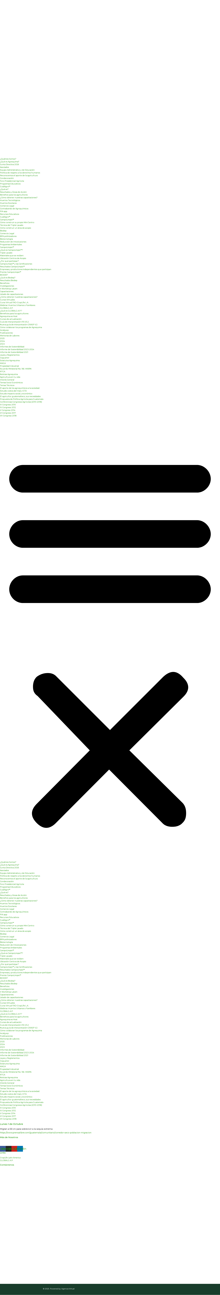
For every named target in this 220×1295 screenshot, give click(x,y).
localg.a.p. (4, 330)
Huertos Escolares (8, 203)
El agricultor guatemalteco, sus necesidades (20, 396)
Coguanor (4, 358)
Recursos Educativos (9, 214)
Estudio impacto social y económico (16, 394)
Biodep (3, 231)
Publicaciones (6, 333)
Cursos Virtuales (7, 300)
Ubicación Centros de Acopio (13, 258)
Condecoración (7, 178)
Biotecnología (6, 239)
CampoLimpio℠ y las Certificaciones (16, 264)
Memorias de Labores (9, 336)
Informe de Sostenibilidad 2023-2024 (17, 349)
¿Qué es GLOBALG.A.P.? (11, 311)
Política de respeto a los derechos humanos (20, 173)
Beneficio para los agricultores (14, 195)
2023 (2, 344)
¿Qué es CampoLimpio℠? (11, 250)
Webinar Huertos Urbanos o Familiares (17, 305)
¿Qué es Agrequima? (9, 162)
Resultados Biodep (8, 280)
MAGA (3, 363)
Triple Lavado (6, 253)
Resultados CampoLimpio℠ (12, 267)
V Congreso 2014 (7, 410)
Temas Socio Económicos (11, 383)
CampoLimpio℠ (7, 220)
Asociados (4, 167)
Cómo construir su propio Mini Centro (17, 222)
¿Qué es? (4, 189)
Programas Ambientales (11, 244)
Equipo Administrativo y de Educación (17, 170)
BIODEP (4, 275)
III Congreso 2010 (8, 405)
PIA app (3, 211)
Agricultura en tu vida (10, 377)
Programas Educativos (10, 184)
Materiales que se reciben (11, 255)
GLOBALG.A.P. (6, 308)
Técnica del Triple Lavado (11, 225)
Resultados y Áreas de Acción (13, 192)
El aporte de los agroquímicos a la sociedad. (20, 388)
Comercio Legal (7, 206)
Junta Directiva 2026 (9, 164)
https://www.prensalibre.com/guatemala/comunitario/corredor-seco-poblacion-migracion (45, 1132)
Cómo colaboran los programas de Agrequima (21, 327)
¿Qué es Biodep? (7, 278)
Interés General (7, 380)
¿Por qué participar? (9, 261)
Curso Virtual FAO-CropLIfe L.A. (14, 302)
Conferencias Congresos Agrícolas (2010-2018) (21, 402)
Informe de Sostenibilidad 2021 (14, 352)
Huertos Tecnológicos (10, 200)
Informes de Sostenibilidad (12, 347)
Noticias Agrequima (9, 374)
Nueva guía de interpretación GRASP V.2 (18, 325)
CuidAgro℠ (5, 186)
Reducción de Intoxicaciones (13, 242)
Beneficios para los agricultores (14, 313)
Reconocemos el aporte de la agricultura (19, 175)
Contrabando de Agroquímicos (14, 209)
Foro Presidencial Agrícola (12, 181)
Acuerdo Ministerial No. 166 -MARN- (16, 369)
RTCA (2, 371)
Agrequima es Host (8, 316)
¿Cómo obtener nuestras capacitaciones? (18, 198)
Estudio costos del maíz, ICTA (13, 391)
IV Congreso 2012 (8, 407)
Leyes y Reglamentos (9, 355)
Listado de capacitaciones (11, 294)
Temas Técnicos (7, 385)
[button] (110, 640)
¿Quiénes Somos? (8, 159)
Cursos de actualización (11, 319)
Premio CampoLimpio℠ (10, 272)
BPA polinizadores (8, 236)
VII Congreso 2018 (8, 416)
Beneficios (4, 283)
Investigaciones (7, 286)
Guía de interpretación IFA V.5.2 (14, 322)
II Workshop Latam (8, 289)
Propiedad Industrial (9, 366)
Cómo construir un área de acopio (15, 228)
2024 (2, 341)
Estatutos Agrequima (10, 360)
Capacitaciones (7, 291)
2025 (2, 338)
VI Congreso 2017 (8, 413)
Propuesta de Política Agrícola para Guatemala (21, 399)
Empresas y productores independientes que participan (25, 269)
